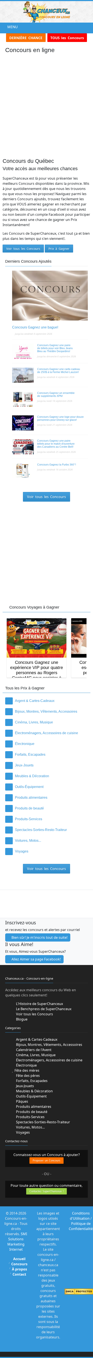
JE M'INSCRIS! (46, 709)
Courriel (18, 695)
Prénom (17, 679)
